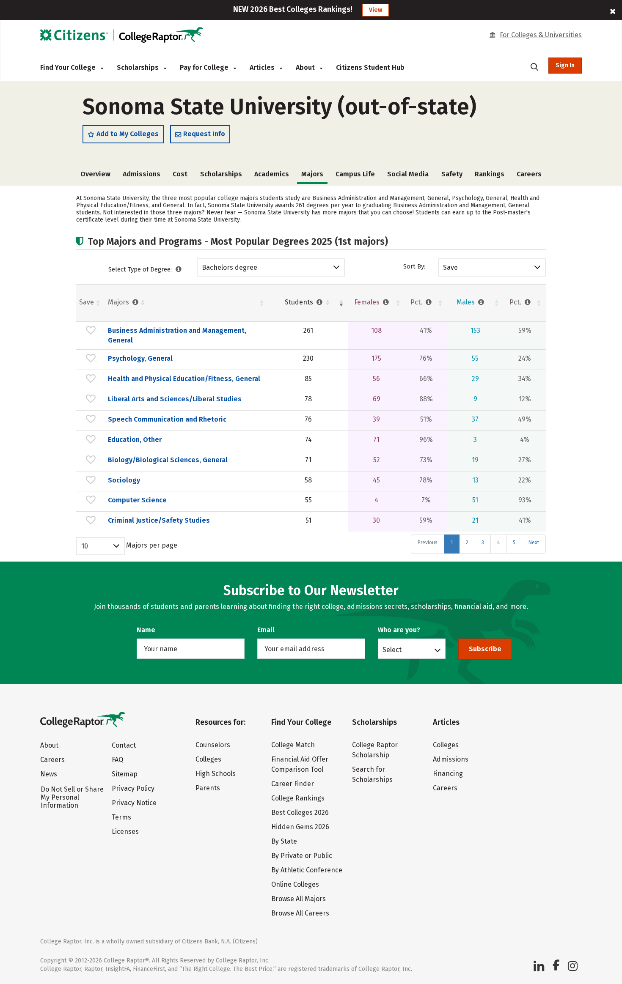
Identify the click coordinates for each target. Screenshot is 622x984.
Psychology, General (140, 358)
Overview (95, 174)
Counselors (212, 745)
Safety (451, 174)
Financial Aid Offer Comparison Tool (299, 764)
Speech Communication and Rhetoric (167, 419)
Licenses (125, 832)
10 (84, 546)
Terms (121, 817)
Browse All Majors (298, 899)
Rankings (489, 174)
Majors (119, 302)
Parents (207, 788)
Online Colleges (295, 884)
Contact (124, 745)
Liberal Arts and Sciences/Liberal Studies (175, 399)
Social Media (408, 174)
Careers (529, 174)
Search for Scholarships (372, 774)
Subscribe (485, 649)
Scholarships (138, 67)
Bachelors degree (229, 267)
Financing (448, 774)
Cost (180, 174)
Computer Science (137, 500)
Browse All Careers (300, 913)
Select (392, 649)
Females (367, 302)
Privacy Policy (133, 788)
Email (266, 630)
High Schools (215, 774)
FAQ (117, 760)
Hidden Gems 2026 (300, 827)
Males (466, 302)
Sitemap (125, 774)
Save (450, 267)
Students (300, 302)
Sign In (565, 65)
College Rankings (298, 798)
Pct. (417, 302)
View (375, 10)
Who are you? (399, 630)
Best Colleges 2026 (300, 813)
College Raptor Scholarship (375, 750)
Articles (263, 67)
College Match (293, 745)
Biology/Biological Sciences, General (168, 460)
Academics (271, 174)
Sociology (124, 480)
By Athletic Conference (306, 870)
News (48, 774)
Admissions (141, 174)
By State (284, 841)
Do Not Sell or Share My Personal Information (72, 797)
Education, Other (135, 440)
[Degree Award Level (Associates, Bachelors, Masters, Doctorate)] (178, 269)
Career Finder (292, 784)
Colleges (208, 759)
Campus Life (355, 174)
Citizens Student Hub (370, 67)
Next (533, 542)
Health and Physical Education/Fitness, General (184, 379)
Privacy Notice (134, 803)
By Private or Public (301, 856)
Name (146, 630)
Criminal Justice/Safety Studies (159, 520)
